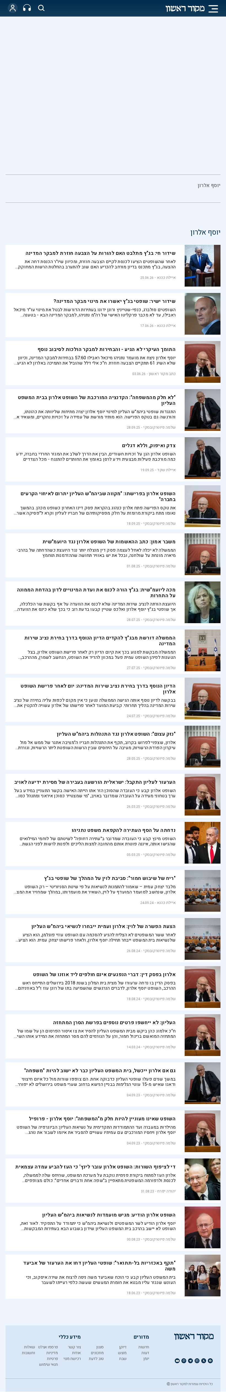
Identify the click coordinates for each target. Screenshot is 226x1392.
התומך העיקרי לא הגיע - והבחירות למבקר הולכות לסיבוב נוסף (106, 349)
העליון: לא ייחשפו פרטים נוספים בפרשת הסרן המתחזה (114, 1022)
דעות (145, 1353)
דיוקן (123, 1347)
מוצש (122, 1353)
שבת (123, 1359)
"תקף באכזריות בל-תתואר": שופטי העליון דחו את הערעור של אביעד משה (99, 1266)
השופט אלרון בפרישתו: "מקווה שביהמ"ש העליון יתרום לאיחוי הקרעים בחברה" (98, 496)
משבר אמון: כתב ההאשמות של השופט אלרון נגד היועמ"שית (109, 542)
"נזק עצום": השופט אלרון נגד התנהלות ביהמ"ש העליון (116, 734)
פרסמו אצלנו (48, 1347)
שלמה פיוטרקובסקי (159, 427)
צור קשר (74, 1347)
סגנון (100, 1347)
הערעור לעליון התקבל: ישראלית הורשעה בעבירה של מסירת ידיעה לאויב (95, 782)
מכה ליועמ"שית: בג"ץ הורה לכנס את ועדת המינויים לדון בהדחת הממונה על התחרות (96, 592)
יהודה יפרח (166, 1191)
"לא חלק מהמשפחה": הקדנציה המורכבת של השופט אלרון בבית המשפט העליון (97, 400)
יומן (146, 1359)
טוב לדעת (96, 1359)
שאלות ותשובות (28, 1350)
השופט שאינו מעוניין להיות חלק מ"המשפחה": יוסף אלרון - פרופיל (102, 1119)
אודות (76, 1353)
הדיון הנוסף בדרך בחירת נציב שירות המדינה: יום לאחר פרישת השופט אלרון (98, 689)
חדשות (143, 1347)
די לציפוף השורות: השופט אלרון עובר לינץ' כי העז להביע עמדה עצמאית (95, 1167)
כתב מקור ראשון (162, 374)
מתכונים (97, 1353)
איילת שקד (166, 470)
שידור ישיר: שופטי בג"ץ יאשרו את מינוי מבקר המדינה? (114, 301)
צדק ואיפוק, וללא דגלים (149, 445)
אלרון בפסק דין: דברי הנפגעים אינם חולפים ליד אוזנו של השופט (104, 974)
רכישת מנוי (72, 1359)
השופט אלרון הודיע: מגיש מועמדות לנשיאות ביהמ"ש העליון (109, 1215)
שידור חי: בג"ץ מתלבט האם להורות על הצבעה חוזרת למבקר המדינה (101, 253)
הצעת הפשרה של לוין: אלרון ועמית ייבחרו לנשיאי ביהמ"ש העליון (103, 926)
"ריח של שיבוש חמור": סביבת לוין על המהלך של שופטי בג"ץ (110, 878)
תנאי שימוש (48, 1364)
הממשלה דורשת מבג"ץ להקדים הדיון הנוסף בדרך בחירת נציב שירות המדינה (100, 640)
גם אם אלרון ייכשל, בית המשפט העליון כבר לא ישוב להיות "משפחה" (100, 1070)
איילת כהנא (166, 278)
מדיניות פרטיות (52, 1356)
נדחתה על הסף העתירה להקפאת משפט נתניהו (124, 830)
